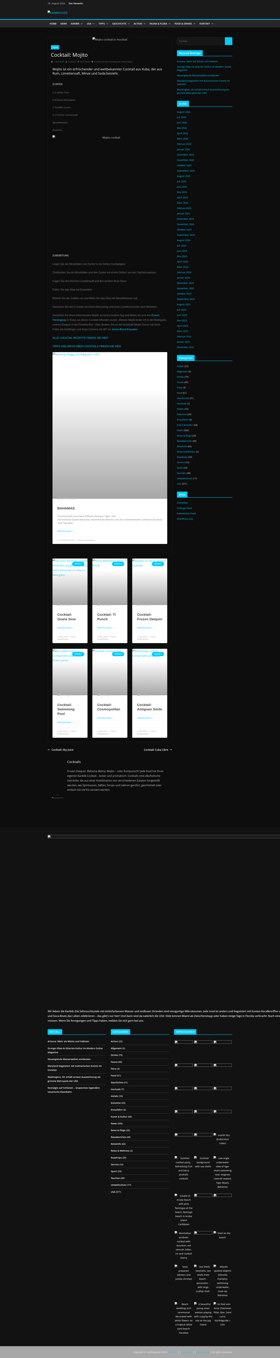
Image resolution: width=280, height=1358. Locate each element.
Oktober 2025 (184, 165)
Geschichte (183, 398)
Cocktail (97, 61)
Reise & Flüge (184, 435)
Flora (179, 387)
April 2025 (182, 197)
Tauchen (181, 473)
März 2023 (182, 331)
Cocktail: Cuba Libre (156, 750)
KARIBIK (75, 23)
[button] (81, 23)
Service (181, 462)
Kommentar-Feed (186, 513)
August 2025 (183, 176)
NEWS (63, 23)
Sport (180, 467)
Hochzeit (181, 403)
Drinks (55, 47)
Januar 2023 (183, 341)
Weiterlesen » (65, 531)
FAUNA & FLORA (158, 23)
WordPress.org (185, 518)
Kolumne (182, 414)
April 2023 (182, 325)
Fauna (180, 382)
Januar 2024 (183, 277)
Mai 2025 (182, 192)
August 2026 (183, 111)
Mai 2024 (182, 256)
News (180, 430)
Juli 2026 (181, 117)
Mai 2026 (182, 127)
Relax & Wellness (186, 451)
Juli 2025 (181, 181)
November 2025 (185, 160)
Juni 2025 (182, 186)
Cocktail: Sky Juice (62, 750)
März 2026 (182, 138)
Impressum (187, 1352)
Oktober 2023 (184, 293)
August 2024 (183, 240)
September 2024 (186, 234)
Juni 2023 (182, 315)
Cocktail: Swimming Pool (66, 709)
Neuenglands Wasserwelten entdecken (198, 75)
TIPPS (102, 23)
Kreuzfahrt (183, 419)
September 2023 (186, 299)
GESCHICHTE (119, 23)
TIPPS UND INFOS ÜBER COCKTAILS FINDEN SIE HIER (86, 346)
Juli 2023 (181, 309)
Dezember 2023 (185, 283)
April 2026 (182, 133)
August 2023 (183, 304)
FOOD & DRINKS (183, 23)
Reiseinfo (182, 446)
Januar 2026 (183, 149)
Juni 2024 (182, 250)
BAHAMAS (66, 508)
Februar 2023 (184, 336)
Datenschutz (203, 1352)
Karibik (105, 61)
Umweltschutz (184, 478)
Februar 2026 (184, 144)
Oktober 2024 (184, 229)
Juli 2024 (181, 245)
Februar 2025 (184, 208)
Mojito (130, 61)
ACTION (138, 23)
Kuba (123, 61)
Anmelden (182, 502)
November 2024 (185, 224)
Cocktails (72, 61)
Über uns (173, 1352)
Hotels (180, 408)
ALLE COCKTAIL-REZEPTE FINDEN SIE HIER (80, 338)
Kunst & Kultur (185, 424)
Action (180, 366)
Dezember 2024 (185, 218)
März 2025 (182, 202)
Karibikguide (114, 61)
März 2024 (182, 266)
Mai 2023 (182, 320)
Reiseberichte (184, 441)
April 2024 (182, 261)
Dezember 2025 (185, 154)
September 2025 (186, 170)
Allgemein (182, 371)
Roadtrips (182, 457)
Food (179, 392)
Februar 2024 (184, 272)
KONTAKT (204, 23)
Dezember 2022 (185, 347)
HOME (53, 23)
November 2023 (185, 288)
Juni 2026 (182, 122)
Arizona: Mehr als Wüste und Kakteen (197, 61)
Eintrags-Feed (184, 508)
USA (89, 23)
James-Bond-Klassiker (124, 329)
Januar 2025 (183, 213)
